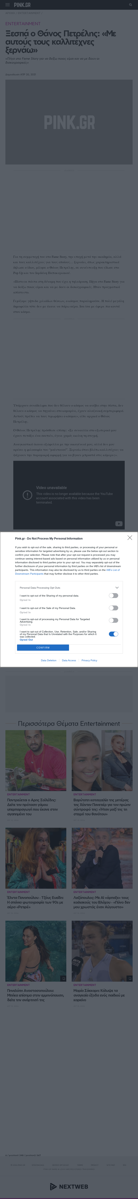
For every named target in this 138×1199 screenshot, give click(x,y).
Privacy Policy (89, 660)
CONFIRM (43, 647)
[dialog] (69, 599)
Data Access (69, 660)
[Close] (131, 538)
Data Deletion (48, 660)
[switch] (113, 595)
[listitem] (69, 588)
